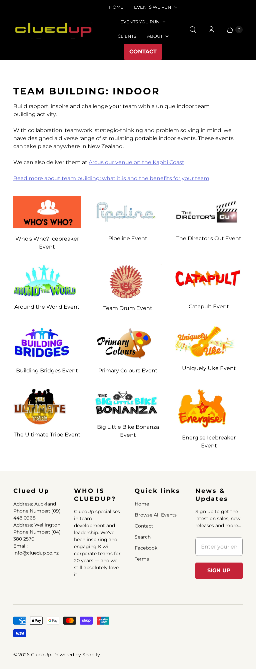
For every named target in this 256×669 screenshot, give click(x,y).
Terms (142, 559)
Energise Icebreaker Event (209, 441)
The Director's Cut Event (208, 238)
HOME (116, 7)
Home (142, 504)
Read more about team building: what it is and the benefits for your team (111, 178)
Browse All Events (156, 515)
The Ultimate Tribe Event (47, 434)
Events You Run (140, 21)
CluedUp (41, 655)
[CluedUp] (53, 30)
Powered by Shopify (76, 655)
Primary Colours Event (128, 370)
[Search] (192, 30)
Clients (127, 36)
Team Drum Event (127, 308)
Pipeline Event (127, 238)
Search (143, 537)
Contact (143, 51)
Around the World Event (47, 307)
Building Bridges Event (47, 370)
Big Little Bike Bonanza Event (128, 431)
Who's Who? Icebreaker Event (47, 243)
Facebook (146, 548)
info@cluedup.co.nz (36, 553)
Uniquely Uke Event (209, 368)
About (155, 36)
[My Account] (211, 30)
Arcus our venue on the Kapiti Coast (136, 162)
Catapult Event (209, 306)
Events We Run (152, 7)
